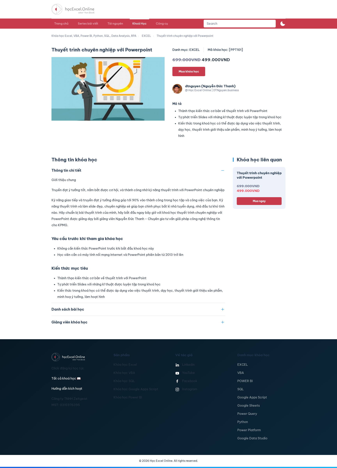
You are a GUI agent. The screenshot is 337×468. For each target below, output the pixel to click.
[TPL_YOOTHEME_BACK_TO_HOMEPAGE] (76, 9)
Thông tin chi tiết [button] (66, 170)
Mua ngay (259, 201)
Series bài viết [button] (88, 23)
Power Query (247, 414)
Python (242, 422)
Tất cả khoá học (66, 378)
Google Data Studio (252, 438)
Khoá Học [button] (139, 23)
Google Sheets (248, 405)
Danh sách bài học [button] (67, 309)
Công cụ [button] (162, 23)
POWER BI (245, 381)
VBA (240, 373)
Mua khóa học (189, 71)
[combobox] (240, 23)
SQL (240, 389)
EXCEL (242, 364)
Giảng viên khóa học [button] (69, 322)
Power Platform (249, 430)
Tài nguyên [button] (115, 23)
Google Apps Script (252, 397)
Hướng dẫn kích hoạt (66, 388)
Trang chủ (61, 23)
